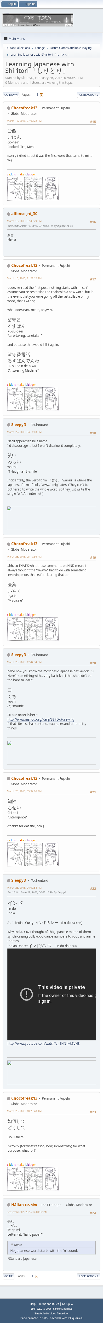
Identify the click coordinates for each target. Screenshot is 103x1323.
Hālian (17, 1204)
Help (33, 1304)
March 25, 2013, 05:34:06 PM (24, 791)
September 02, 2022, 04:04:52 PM (27, 1212)
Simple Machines (63, 1308)
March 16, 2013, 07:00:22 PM (24, 120)
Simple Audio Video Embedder (51, 1313)
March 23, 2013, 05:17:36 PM (24, 556)
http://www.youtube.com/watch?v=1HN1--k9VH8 (43, 1043)
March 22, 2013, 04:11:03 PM (24, 432)
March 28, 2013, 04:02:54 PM (24, 887)
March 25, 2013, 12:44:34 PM (24, 662)
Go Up (8, 1276)
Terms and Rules (49, 1304)
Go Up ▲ (67, 1304)
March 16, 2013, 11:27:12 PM (24, 278)
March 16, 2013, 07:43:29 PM (24, 221)
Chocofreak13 (24, 108)
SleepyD (18, 424)
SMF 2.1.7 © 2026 (41, 1308)
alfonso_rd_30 (24, 213)
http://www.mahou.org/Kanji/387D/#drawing (40, 719)
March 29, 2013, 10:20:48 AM (24, 1111)
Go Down (11, 94)
